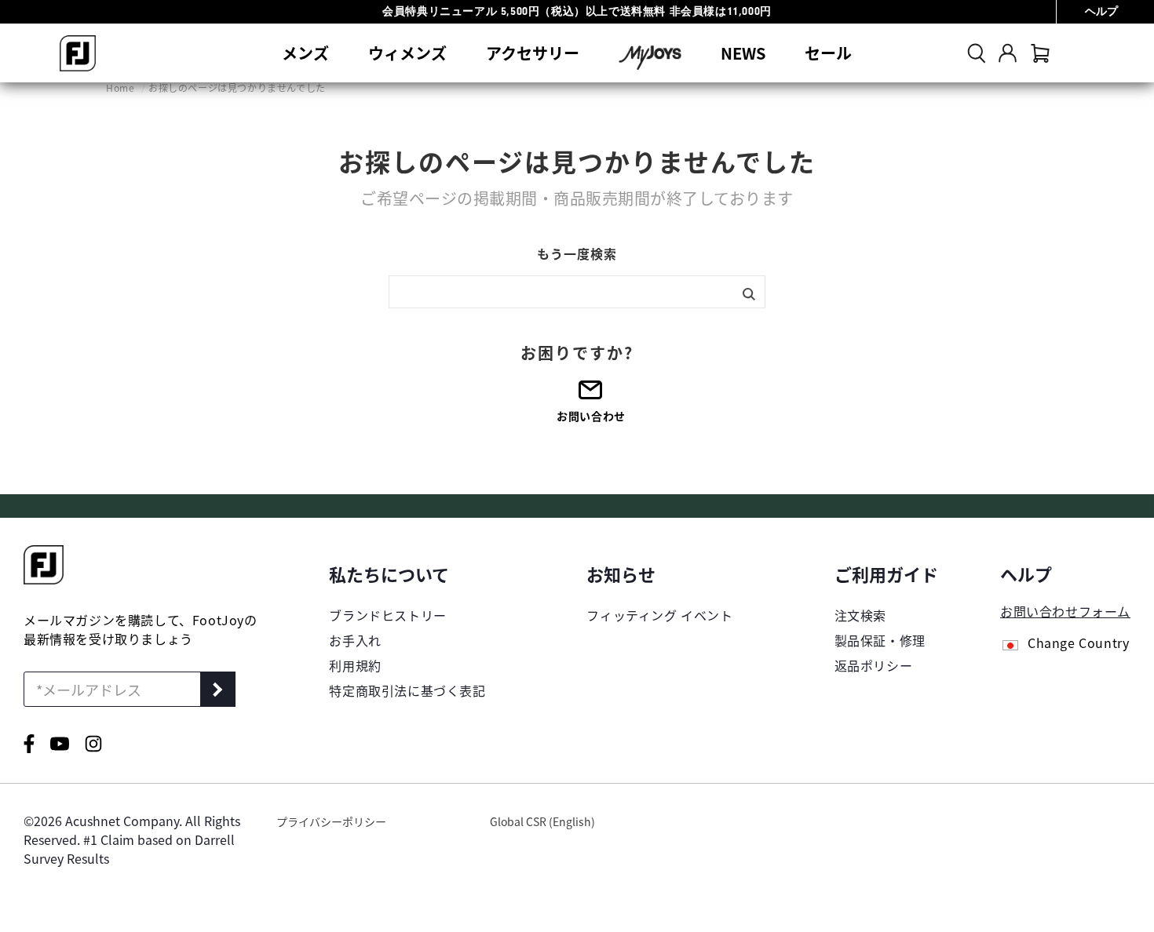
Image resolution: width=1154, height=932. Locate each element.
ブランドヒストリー (387, 615)
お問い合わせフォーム (1065, 611)
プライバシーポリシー (331, 821)
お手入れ (355, 640)
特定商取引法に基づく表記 (407, 690)
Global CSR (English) (542, 821)
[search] (976, 53)
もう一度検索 (577, 253)
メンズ (305, 53)
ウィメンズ (407, 53)
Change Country (1078, 644)
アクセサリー (532, 53)
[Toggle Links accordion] (407, 573)
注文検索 (860, 615)
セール (828, 53)
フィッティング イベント (659, 615)
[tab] (1040, 53)
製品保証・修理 (880, 640)
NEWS (743, 53)
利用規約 (355, 665)
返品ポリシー (873, 665)
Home (121, 87)
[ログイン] (1007, 53)
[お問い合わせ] (591, 395)
